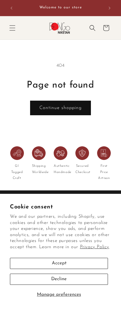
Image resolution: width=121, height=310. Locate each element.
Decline (59, 279)
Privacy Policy (94, 247)
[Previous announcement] (11, 8)
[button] (12, 28)
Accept (59, 263)
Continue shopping (60, 108)
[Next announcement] (109, 8)
